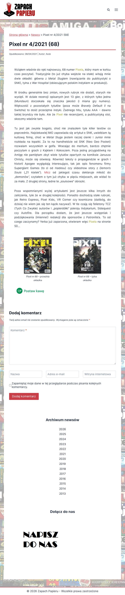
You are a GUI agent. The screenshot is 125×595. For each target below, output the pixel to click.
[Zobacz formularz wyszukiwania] (108, 9)
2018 (62, 468)
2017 (62, 473)
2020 (62, 458)
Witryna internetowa (97, 374)
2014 (62, 488)
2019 (62, 463)
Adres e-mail (56, 374)
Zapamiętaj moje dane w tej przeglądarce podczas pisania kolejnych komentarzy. (56, 385)
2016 (62, 478)
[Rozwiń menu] (116, 9)
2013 (62, 493)
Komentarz (19, 330)
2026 (62, 429)
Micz (47, 172)
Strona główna (18, 34)
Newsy (35, 34)
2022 (62, 449)
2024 (62, 439)
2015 (62, 483)
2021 (62, 454)
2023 (62, 444)
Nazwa (15, 374)
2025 (62, 434)
